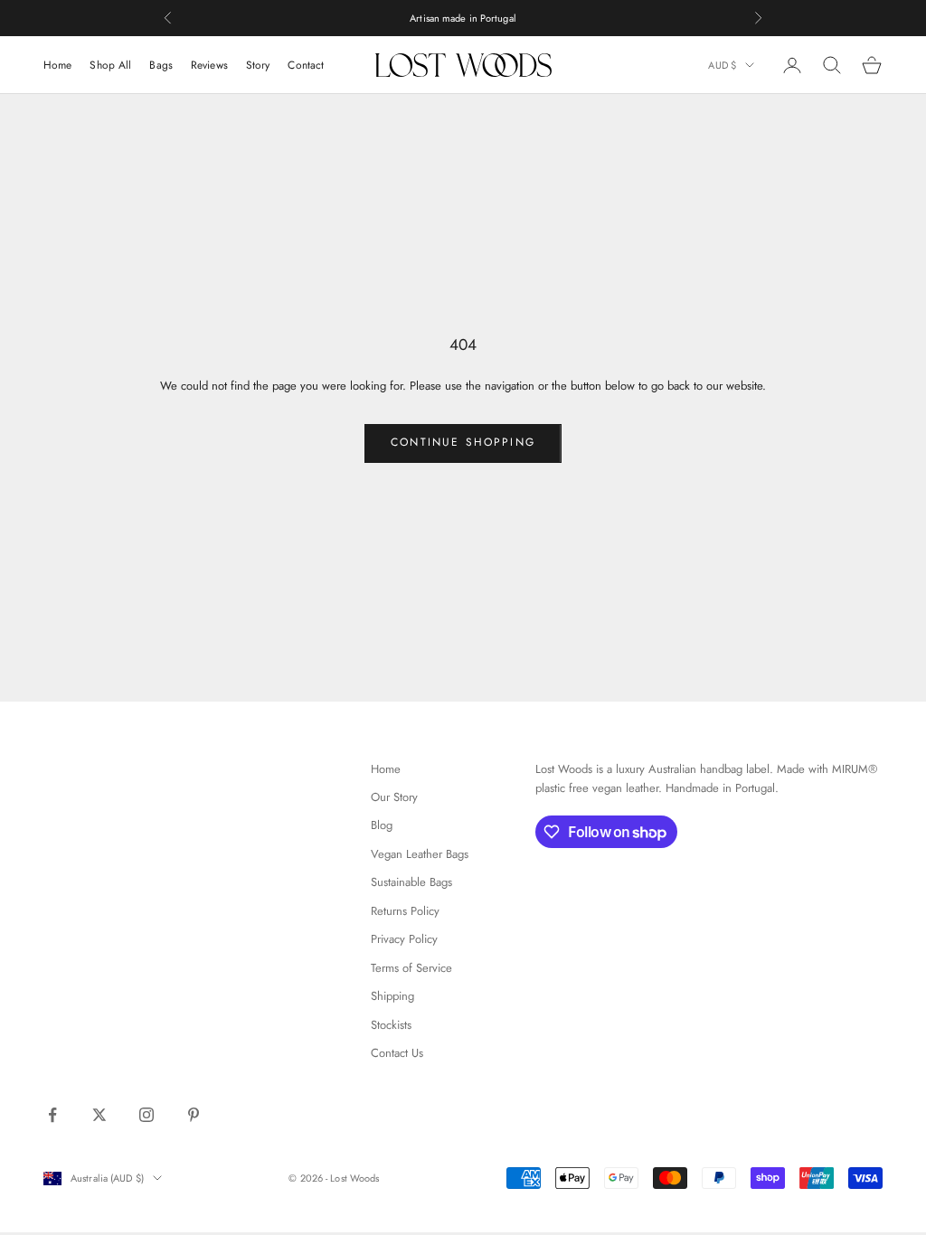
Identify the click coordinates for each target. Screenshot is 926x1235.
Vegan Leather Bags (419, 854)
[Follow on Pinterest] (193, 1115)
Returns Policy (405, 910)
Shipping (392, 995)
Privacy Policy (404, 938)
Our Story (394, 797)
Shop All (110, 65)
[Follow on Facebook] (52, 1115)
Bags (160, 65)
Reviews (209, 65)
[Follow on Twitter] (99, 1115)
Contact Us (397, 1052)
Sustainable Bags (411, 882)
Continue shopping (463, 442)
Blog (381, 825)
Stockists (391, 1024)
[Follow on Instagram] (146, 1115)
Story (258, 65)
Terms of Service (411, 967)
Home (57, 65)
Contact (306, 65)
